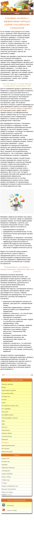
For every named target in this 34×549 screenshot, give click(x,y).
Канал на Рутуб (12, 510)
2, (8, 494)
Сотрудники (5, 442)
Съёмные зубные (7, 433)
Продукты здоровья (7, 384)
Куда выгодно (6, 430)
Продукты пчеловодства (9, 489)
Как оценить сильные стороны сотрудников (15, 108)
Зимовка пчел (6, 461)
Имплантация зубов (7, 393)
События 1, (5, 494)
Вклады (4, 387)
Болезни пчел (5, 458)
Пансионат (5, 412)
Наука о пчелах (6, 477)
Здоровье (4, 464)
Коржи (4, 402)
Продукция (5, 439)
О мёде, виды (6, 480)
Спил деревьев (6, 408)
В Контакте (10, 505)
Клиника (4, 399)
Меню (17, 13)
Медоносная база (7, 474)
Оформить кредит (7, 451)
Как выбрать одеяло (8, 415)
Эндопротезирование (8, 445)
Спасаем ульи (6, 396)
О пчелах (4, 483)
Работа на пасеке (7, 492)
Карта (3, 421)
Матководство (6, 470)
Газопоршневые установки (10, 418)
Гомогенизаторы (7, 436)
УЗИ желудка (5, 448)
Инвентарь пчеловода (8, 467)
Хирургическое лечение (9, 390)
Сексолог (4, 427)
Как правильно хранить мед (10, 405)
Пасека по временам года (10, 486)
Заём (3, 424)
